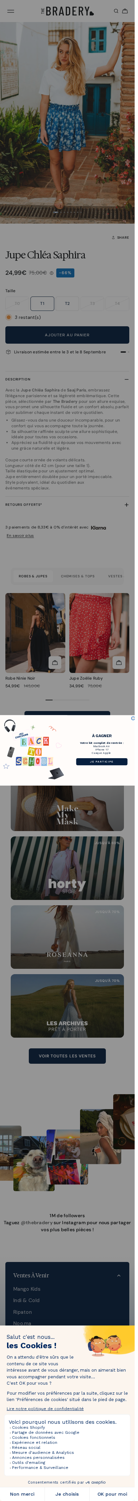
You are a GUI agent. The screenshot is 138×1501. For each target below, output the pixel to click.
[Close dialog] (133, 718)
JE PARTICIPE (102, 762)
